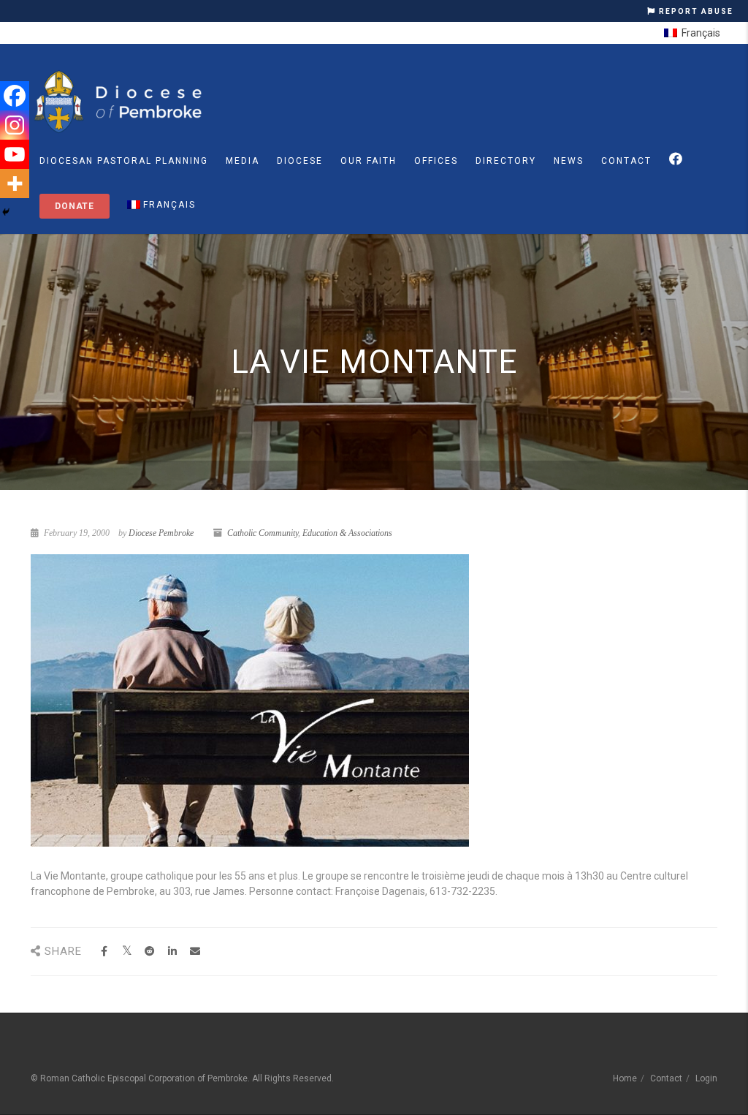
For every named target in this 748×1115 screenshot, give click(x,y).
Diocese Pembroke (161, 533)
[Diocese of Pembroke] (120, 101)
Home (625, 1078)
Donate (74, 206)
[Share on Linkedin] (172, 951)
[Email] (195, 951)
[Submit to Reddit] (149, 951)
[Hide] (6, 212)
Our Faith (368, 161)
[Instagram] (14, 125)
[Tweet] (127, 951)
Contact (626, 161)
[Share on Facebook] (104, 951)
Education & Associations (347, 533)
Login (706, 1078)
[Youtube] (14, 154)
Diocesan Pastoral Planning (123, 161)
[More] (14, 183)
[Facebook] (14, 95)
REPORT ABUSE (694, 11)
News (569, 161)
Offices (436, 161)
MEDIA (242, 161)
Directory (506, 161)
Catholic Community (262, 533)
